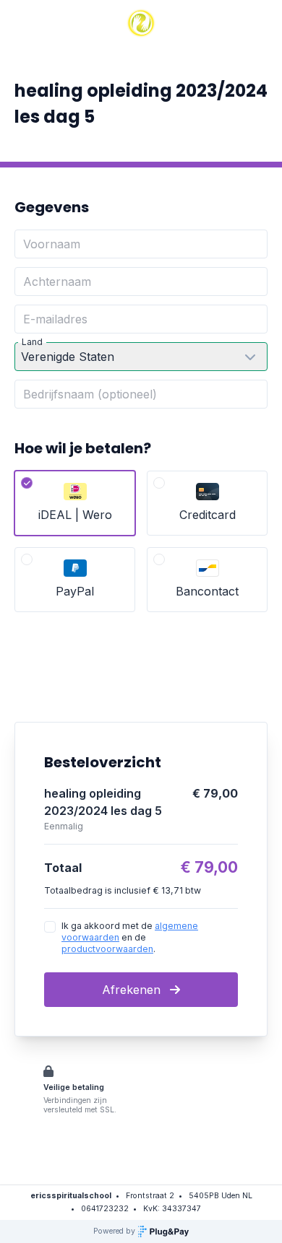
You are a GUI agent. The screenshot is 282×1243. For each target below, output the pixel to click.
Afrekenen (133, 989)
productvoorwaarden (107, 948)
